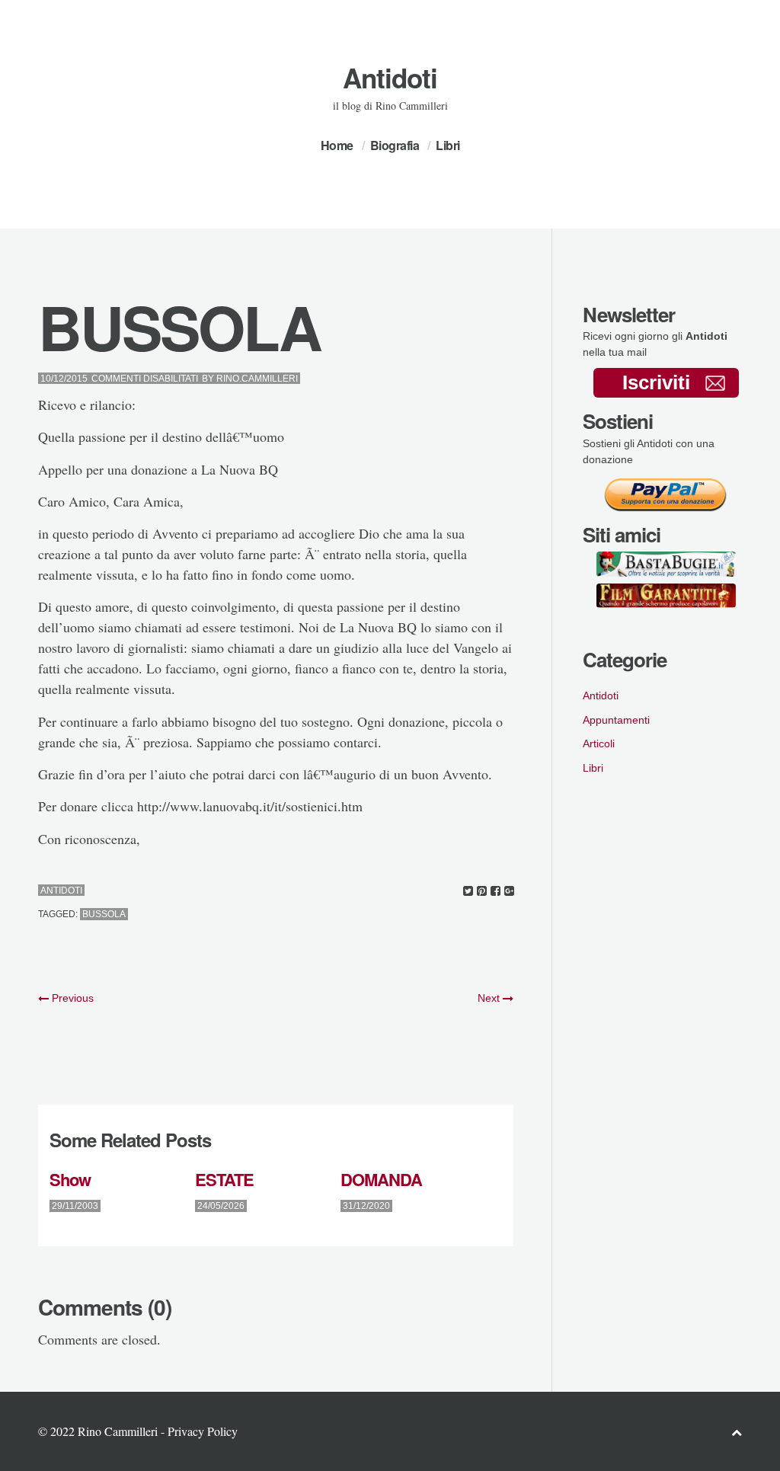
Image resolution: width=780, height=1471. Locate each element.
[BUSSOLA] (468, 890)
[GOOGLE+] (509, 890)
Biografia (395, 145)
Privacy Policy (203, 1431)
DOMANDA (381, 1179)
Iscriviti (656, 382)
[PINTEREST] (482, 890)
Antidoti (390, 78)
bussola (104, 914)
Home (337, 145)
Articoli (599, 743)
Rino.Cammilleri (257, 378)
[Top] (736, 1432)
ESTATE (224, 1179)
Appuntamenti (616, 720)
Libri (448, 145)
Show (70, 1179)
